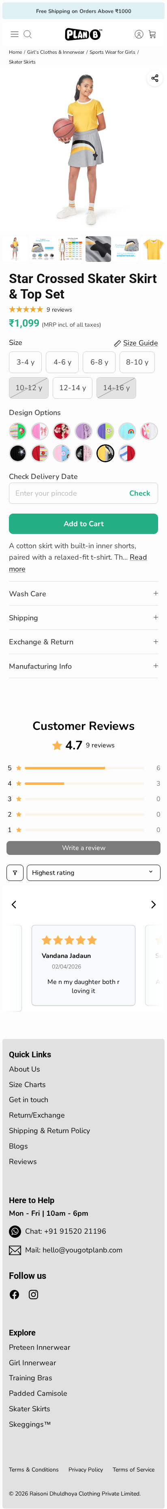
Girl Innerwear (32, 1363)
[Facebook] (14, 1294)
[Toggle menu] (15, 34)
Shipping (23, 618)
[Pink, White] (40, 431)
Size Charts (27, 1084)
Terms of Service (133, 1470)
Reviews (23, 1161)
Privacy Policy (86, 1470)
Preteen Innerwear (39, 1347)
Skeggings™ (30, 1424)
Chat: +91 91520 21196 (65, 1231)
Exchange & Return (41, 642)
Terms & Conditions (34, 1470)
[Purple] (83, 431)
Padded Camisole (38, 1393)
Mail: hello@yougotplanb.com (73, 1250)
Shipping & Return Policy (49, 1131)
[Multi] (62, 431)
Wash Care (27, 594)
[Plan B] (83, 34)
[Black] (18, 453)
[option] (83, 150)
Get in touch (28, 1100)
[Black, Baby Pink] (83, 453)
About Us (24, 1069)
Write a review (83, 847)
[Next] (153, 10)
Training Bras (30, 1378)
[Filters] (15, 873)
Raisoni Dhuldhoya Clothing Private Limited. (85, 1494)
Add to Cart (84, 524)
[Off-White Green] (18, 431)
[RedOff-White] (40, 453)
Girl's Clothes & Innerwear (55, 52)
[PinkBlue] (62, 453)
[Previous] (14, 10)
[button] (83, 768)
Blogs (18, 1146)
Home (15, 52)
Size (15, 342)
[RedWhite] (127, 453)
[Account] (134, 34)
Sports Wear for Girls (112, 52)
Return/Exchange (37, 1115)
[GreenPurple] (105, 431)
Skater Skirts (22, 62)
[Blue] (127, 431)
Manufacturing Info (40, 666)
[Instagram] (33, 1294)
